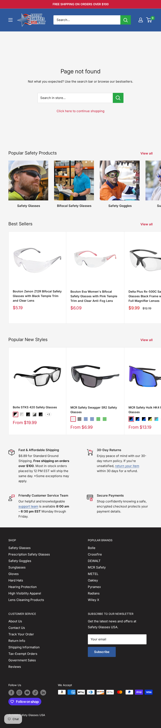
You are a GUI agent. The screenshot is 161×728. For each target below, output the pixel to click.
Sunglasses (17, 567)
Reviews (14, 667)
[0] (149, 19)
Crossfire (95, 554)
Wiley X (93, 600)
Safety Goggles (19, 561)
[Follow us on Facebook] (11, 693)
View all (146, 153)
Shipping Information (24, 647)
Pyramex (94, 587)
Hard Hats (15, 580)
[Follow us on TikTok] (35, 693)
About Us (15, 621)
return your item (127, 466)
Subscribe (101, 652)
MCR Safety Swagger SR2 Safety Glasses (93, 410)
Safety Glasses (19, 548)
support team (28, 506)
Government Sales (22, 660)
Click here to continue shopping (80, 111)
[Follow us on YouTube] (27, 693)
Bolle (91, 548)
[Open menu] (10, 20)
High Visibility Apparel (24, 593)
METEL (93, 574)
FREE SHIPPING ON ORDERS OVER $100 (81, 4)
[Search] (125, 20)
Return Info (16, 641)
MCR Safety (97, 567)
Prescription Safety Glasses (29, 554)
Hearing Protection (22, 587)
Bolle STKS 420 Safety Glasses (35, 407)
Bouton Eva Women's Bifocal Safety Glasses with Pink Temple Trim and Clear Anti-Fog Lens (93, 296)
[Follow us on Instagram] (19, 693)
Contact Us (16, 628)
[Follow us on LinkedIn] (43, 693)
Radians (94, 593)
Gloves (13, 574)
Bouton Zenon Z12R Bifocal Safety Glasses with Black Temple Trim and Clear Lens (37, 295)
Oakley (93, 580)
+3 (48, 414)
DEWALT (94, 561)
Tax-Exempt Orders (22, 654)
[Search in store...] (118, 98)
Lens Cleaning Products (26, 600)
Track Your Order (21, 634)
